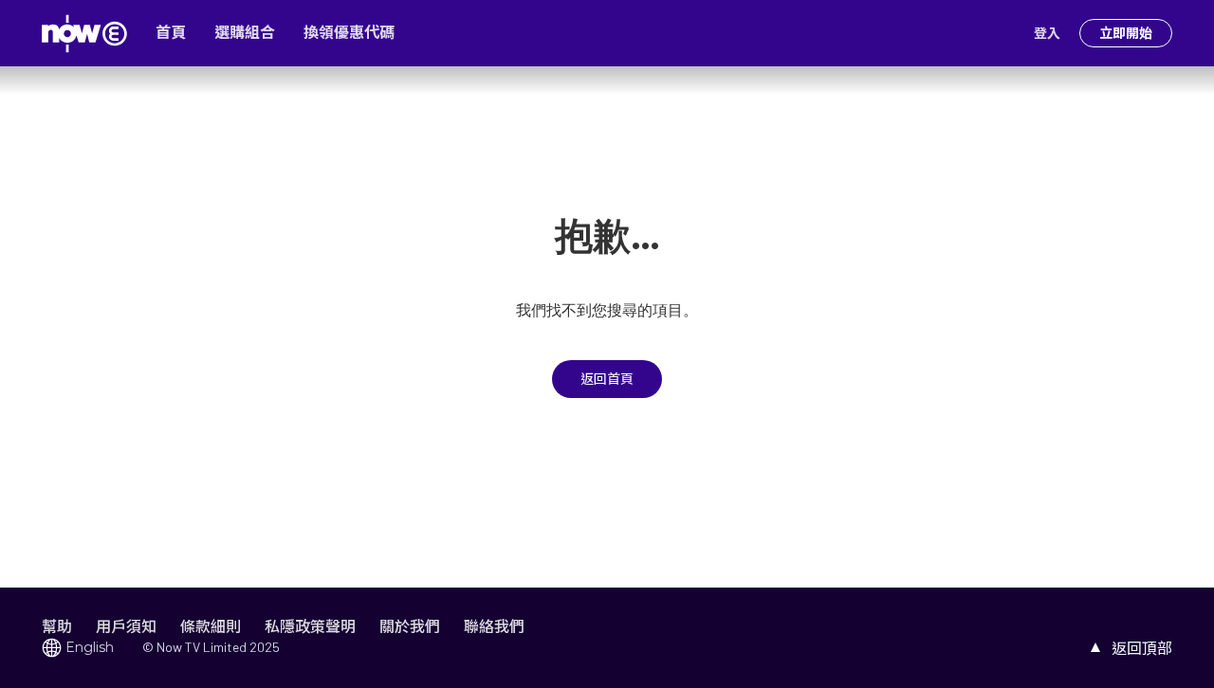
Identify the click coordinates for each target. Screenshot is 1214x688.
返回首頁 (607, 379)
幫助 (57, 626)
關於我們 (409, 626)
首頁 (171, 33)
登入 (1047, 33)
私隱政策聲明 (310, 626)
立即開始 (1125, 33)
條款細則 (210, 626)
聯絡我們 (494, 626)
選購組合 (244, 33)
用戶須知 (126, 626)
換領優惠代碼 (349, 33)
